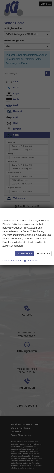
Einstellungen (43, 254)
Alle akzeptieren (24, 254)
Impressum (34, 260)
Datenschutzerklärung (14, 260)
